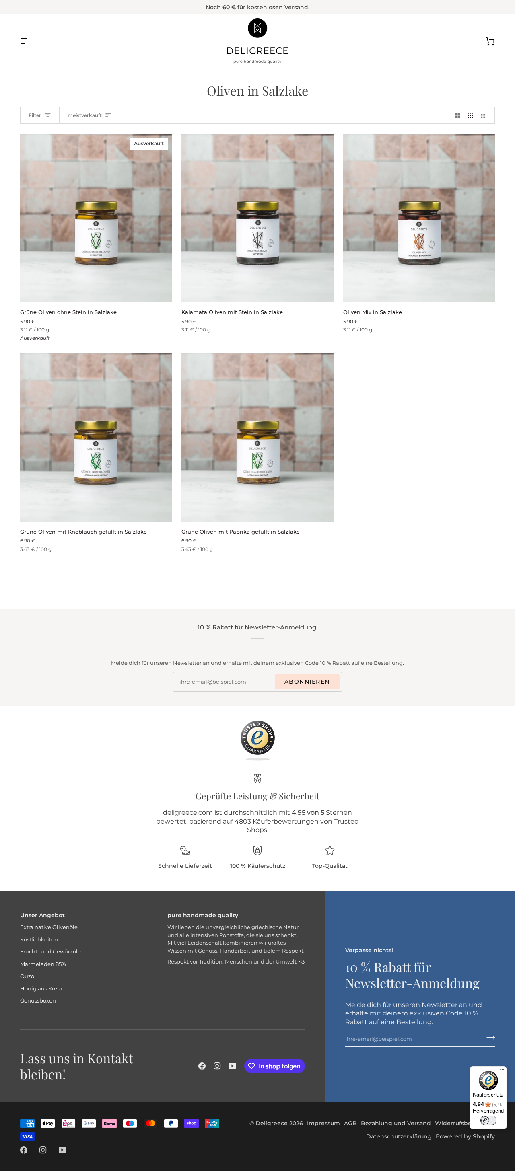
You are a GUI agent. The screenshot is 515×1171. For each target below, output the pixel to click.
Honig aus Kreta (41, 988)
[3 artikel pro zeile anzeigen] (470, 115)
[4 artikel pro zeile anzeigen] (485, 115)
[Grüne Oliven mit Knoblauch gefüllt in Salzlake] (96, 437)
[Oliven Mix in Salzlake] (419, 218)
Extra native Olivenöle (49, 927)
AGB (350, 1123)
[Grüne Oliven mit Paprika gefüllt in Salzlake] (257, 437)
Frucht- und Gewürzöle (50, 951)
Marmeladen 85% (43, 964)
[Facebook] (202, 1066)
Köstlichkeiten (39, 939)
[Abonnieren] (488, 1037)
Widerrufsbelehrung (465, 1123)
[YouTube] (232, 1066)
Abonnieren (307, 681)
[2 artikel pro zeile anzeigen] (457, 115)
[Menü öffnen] (32, 41)
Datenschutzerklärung (399, 1136)
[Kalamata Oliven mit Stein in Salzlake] (257, 218)
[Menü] (502, 1071)
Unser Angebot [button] (42, 915)
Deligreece (271, 1123)
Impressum (323, 1123)
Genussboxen (38, 1000)
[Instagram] (217, 1066)
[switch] (488, 1120)
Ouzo (27, 976)
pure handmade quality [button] (202, 915)
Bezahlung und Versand (396, 1123)
